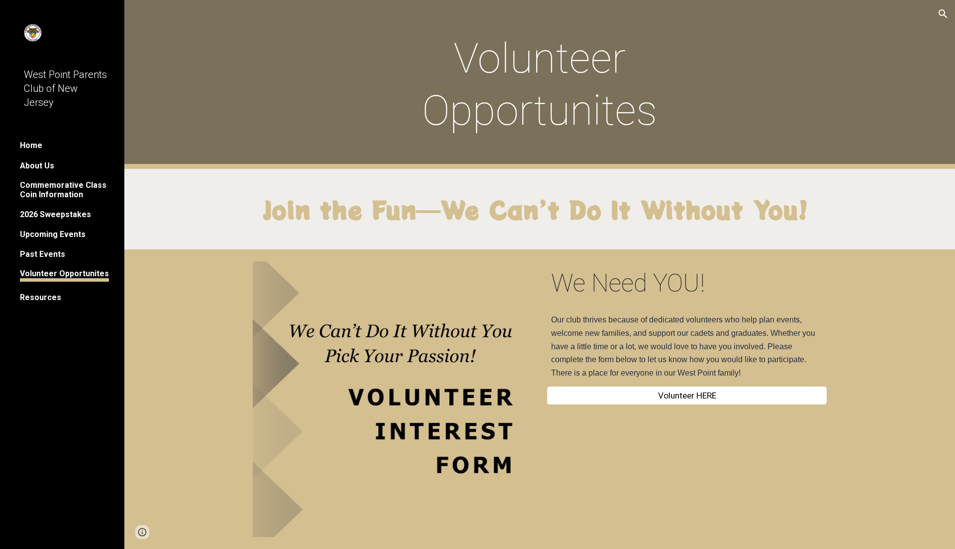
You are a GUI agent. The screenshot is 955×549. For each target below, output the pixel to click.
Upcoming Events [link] (53, 234)
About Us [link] (37, 165)
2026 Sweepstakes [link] (55, 214)
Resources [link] (40, 297)
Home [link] (31, 145)
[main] (540, 84)
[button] (943, 14)
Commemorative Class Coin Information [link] (63, 189)
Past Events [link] (42, 254)
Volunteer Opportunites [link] (64, 273)
